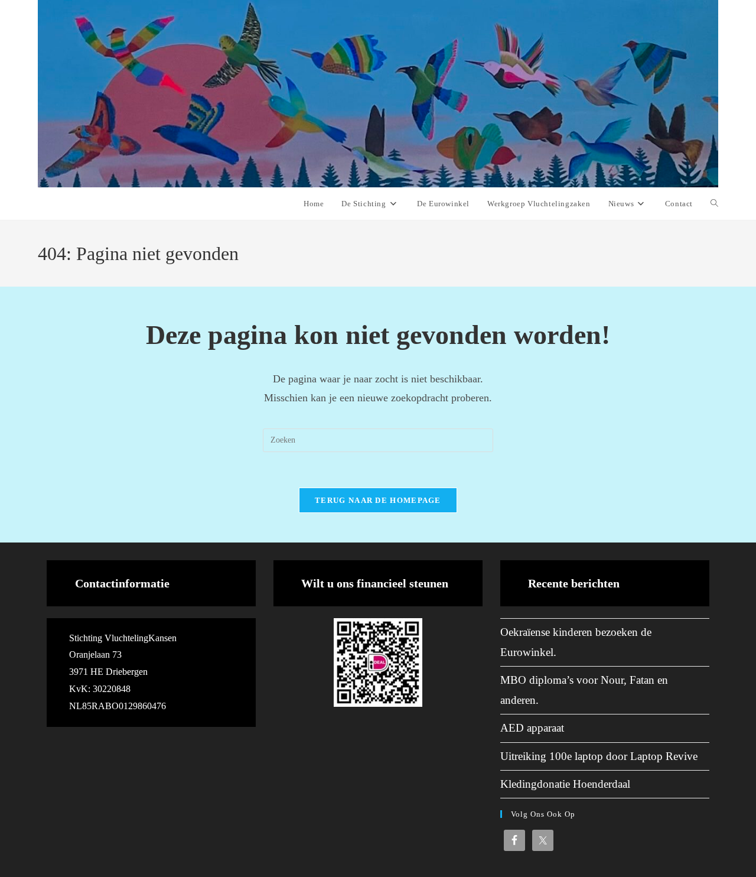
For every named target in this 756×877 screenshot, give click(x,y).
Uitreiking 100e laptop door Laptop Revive (599, 756)
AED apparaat (532, 728)
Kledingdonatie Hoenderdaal (565, 784)
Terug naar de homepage (378, 500)
